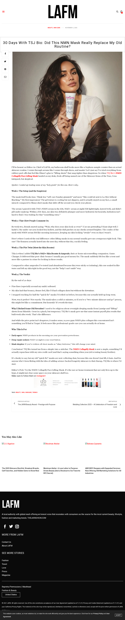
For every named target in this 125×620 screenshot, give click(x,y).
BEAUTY (50, 27)
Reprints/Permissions (11, 587)
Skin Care (56, 27)
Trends (34, 392)
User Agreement (61, 603)
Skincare (28, 392)
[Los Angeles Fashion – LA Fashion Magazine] (62, 12)
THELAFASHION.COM (36, 518)
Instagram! (41, 376)
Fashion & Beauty (9, 590)
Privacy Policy (98, 613)
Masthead (26, 587)
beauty (18, 392)
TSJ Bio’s (111, 173)
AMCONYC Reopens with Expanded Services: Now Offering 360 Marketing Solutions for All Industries (103, 470)
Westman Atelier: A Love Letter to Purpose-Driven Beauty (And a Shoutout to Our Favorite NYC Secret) (61, 470)
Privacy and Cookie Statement (93, 603)
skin (23, 392)
